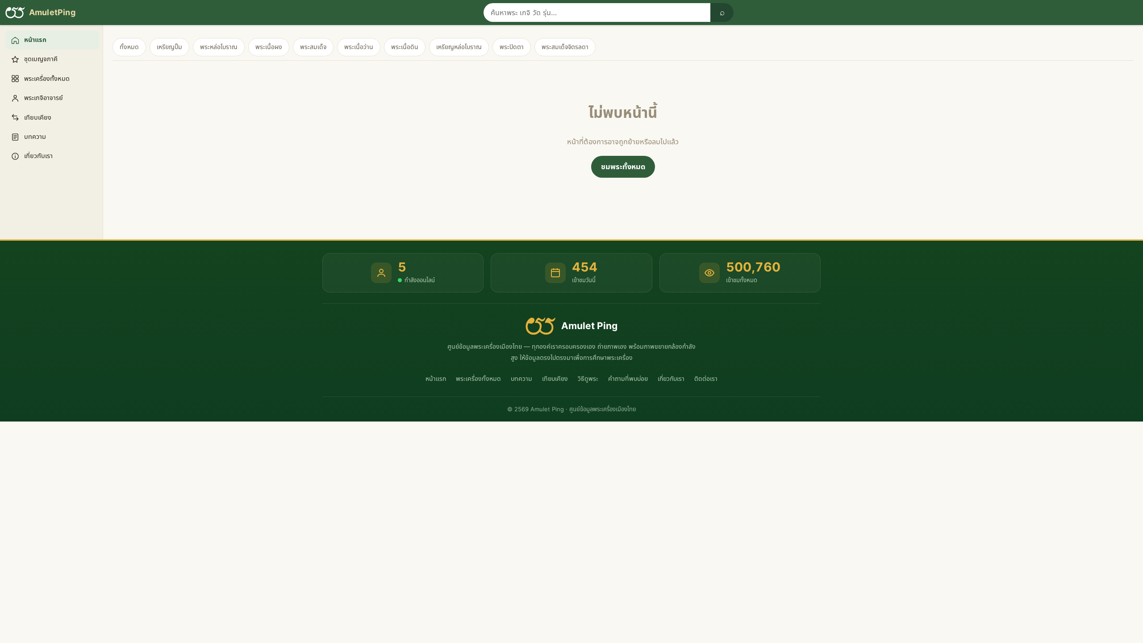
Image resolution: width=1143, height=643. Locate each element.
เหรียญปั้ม (169, 46)
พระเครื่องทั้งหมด (478, 378)
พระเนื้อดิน (404, 46)
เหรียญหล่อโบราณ (459, 46)
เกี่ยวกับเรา (671, 378)
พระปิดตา (512, 46)
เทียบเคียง (555, 378)
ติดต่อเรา (706, 378)
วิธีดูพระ (588, 378)
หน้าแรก (435, 378)
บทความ (521, 378)
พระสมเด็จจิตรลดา (565, 46)
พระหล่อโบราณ (219, 46)
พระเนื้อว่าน (358, 46)
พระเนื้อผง (268, 46)
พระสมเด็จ (313, 46)
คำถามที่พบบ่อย (628, 378)
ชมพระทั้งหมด (623, 166)
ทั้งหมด (129, 46)
